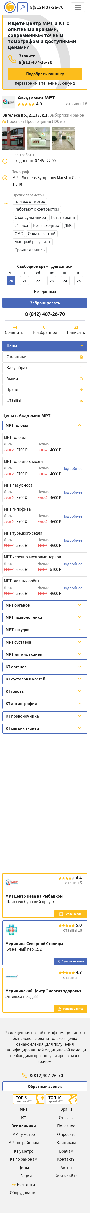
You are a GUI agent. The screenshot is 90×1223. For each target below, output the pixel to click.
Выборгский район (67, 115)
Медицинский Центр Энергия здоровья (44, 990)
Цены (23, 1167)
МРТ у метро (23, 1134)
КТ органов (16, 667)
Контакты (66, 1159)
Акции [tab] (12, 378)
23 (52, 280)
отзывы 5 (73, 882)
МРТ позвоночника (24, 617)
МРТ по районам (23, 1142)
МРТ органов (18, 605)
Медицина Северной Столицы (35, 943)
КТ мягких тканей (22, 728)
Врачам (66, 1151)
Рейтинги (26, 1184)
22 (38, 280)
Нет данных (45, 291)
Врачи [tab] (12, 389)
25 (79, 280)
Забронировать (45, 303)
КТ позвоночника (22, 716)
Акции (26, 1176)
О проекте (66, 1134)
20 (11, 280)
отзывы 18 (77, 103)
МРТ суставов (19, 642)
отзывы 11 (72, 977)
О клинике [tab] (16, 356)
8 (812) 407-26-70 (45, 314)
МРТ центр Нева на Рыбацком (34, 896)
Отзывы (14, 400)
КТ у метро (24, 1151)
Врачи (66, 1109)
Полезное (66, 1126)
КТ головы (15, 691)
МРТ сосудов (18, 629)
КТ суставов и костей (26, 679)
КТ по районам (24, 1159)
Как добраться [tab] (20, 367)
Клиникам (66, 1142)
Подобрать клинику (45, 74)
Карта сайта (66, 1176)
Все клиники (24, 1126)
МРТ (24, 1109)
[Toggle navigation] (78, 7)
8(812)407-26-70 (47, 7)
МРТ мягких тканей (24, 654)
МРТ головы (17, 425)
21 (25, 280)
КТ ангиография (21, 703)
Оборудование (24, 1192)
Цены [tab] (12, 346)
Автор (66, 1167)
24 (65, 280)
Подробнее (72, 468)
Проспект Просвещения (36, 121)
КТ (23, 1117)
